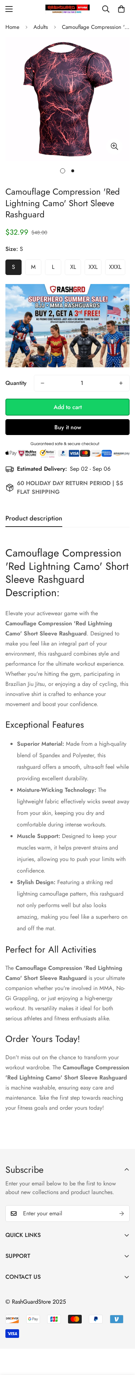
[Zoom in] (114, 146)
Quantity (16, 383)
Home (12, 27)
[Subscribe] (122, 1213)
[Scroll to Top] (122, 1337)
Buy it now (67, 427)
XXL (93, 267)
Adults (40, 27)
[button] (121, 9)
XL (73, 267)
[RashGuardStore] (67, 9)
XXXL (115, 267)
